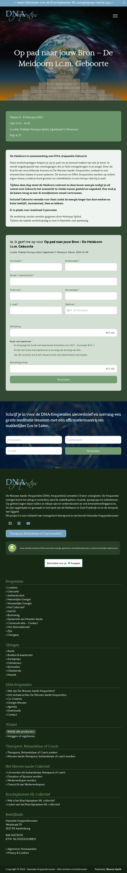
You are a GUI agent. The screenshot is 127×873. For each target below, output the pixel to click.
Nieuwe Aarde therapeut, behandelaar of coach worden (41, 756)
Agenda (12, 706)
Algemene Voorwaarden (22, 849)
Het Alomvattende (18, 627)
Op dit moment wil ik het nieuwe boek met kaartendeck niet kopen (50, 354)
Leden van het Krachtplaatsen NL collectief (33, 804)
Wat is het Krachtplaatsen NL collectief (31, 800)
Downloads (14, 710)
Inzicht (11, 611)
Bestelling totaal (19, 362)
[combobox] (69, 310)
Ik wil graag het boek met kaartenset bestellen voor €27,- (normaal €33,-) (54, 345)
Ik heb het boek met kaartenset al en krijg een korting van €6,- (48, 349)
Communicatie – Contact (22, 623)
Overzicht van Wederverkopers (26, 784)
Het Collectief (15, 607)
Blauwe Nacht (113, 869)
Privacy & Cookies (18, 852)
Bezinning (13, 615)
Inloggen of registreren (21, 736)
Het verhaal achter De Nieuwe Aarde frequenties (36, 694)
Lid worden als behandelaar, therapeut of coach (36, 772)
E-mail (14, 304)
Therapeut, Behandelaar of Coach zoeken (32, 752)
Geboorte (13, 591)
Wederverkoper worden (21, 780)
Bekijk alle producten (21, 731)
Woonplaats (72, 290)
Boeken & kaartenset (20, 655)
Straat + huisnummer (22, 275)
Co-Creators (14, 698)
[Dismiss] (124, 3)
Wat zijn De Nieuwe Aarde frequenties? (31, 690)
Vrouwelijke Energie (19, 603)
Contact (12, 714)
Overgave (13, 634)
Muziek (11, 674)
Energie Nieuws (16, 702)
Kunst (10, 651)
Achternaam (72, 261)
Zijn (9, 631)
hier (108, 2)
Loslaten (12, 587)
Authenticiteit (15, 595)
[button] (115, 16)
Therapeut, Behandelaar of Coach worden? (36, 533)
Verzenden (63, 379)
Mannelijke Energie (19, 599)
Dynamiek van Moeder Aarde (25, 619)
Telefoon (70, 304)
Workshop (15, 326)
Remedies (13, 666)
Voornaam (16, 261)
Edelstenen (14, 663)
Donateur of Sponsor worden (24, 776)
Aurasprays (14, 658)
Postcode (16, 290)
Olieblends (14, 670)
